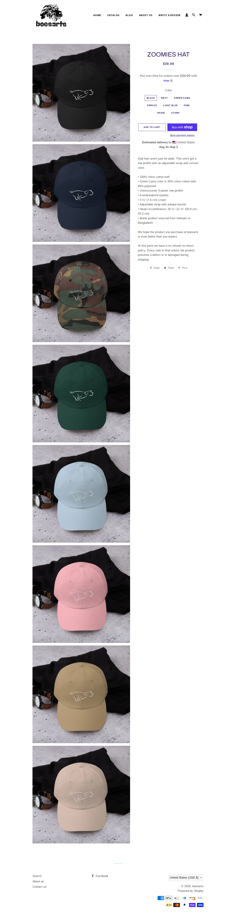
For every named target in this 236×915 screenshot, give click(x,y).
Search (37, 876)
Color (168, 90)
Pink (187, 105)
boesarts (198, 886)
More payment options (182, 135)
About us (146, 15)
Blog (129, 15)
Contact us (39, 886)
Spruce (152, 105)
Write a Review (170, 15)
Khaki (161, 113)
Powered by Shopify (191, 891)
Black (151, 98)
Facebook (101, 876)
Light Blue (170, 105)
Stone (175, 113)
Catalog (113, 15)
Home (97, 15)
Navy (164, 98)
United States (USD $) (184, 877)
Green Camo (182, 98)
